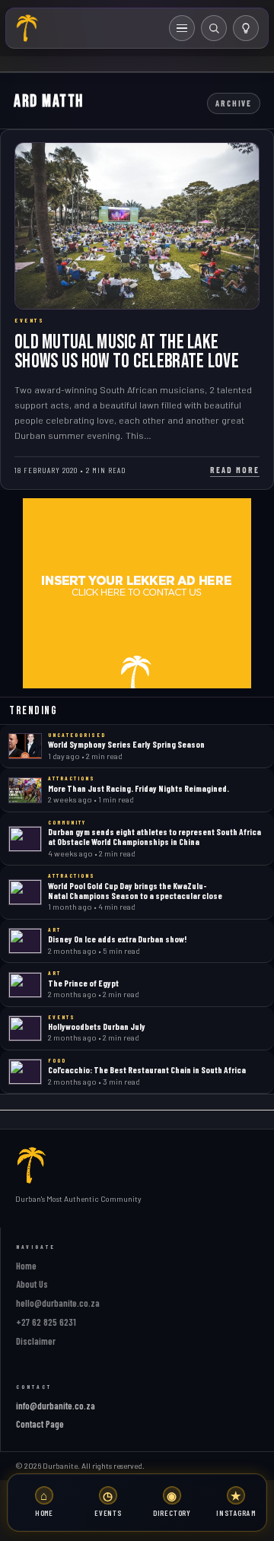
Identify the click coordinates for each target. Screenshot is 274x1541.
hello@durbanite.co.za (58, 1303)
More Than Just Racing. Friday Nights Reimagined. (138, 788)
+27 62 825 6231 (46, 1322)
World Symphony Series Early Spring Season (126, 744)
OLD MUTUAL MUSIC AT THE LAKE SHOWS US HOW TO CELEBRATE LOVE (126, 352)
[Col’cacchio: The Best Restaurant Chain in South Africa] (25, 1072)
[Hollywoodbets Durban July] (25, 1028)
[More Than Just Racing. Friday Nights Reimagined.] (25, 790)
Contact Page (40, 1424)
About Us (32, 1284)
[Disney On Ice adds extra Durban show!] (25, 941)
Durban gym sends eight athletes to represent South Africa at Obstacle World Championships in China (154, 836)
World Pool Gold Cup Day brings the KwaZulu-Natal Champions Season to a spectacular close (135, 890)
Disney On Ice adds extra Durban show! (117, 938)
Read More (235, 470)
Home (26, 1266)
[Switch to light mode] (246, 28)
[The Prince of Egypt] (25, 985)
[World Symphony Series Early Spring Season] (25, 746)
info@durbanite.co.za (55, 1406)
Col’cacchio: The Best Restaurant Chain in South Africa (147, 1069)
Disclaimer (36, 1341)
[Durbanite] (27, 28)
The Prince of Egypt (83, 982)
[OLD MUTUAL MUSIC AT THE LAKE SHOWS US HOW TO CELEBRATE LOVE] (137, 226)
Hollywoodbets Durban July (96, 1026)
